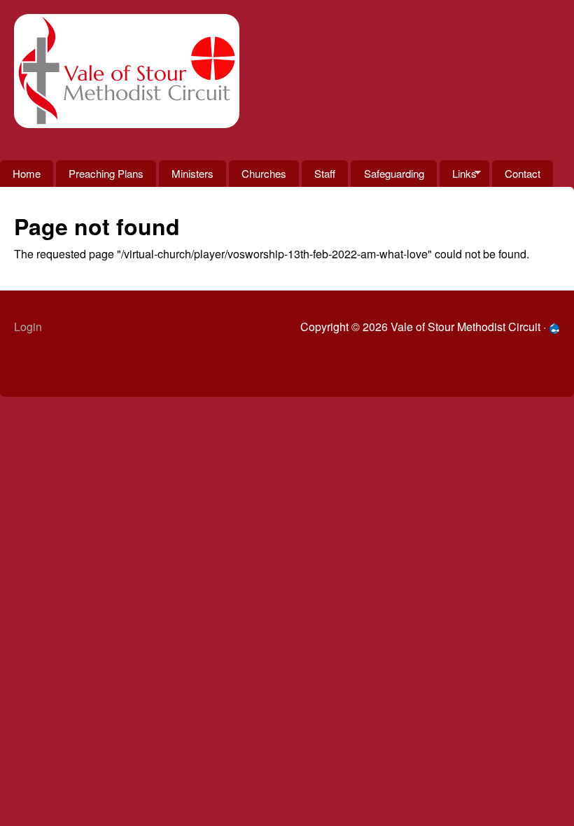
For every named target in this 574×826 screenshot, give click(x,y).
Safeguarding (394, 173)
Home (27, 173)
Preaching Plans (106, 173)
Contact (522, 173)
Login (28, 326)
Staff (324, 173)
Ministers (193, 173)
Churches (263, 173)
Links (458, 176)
